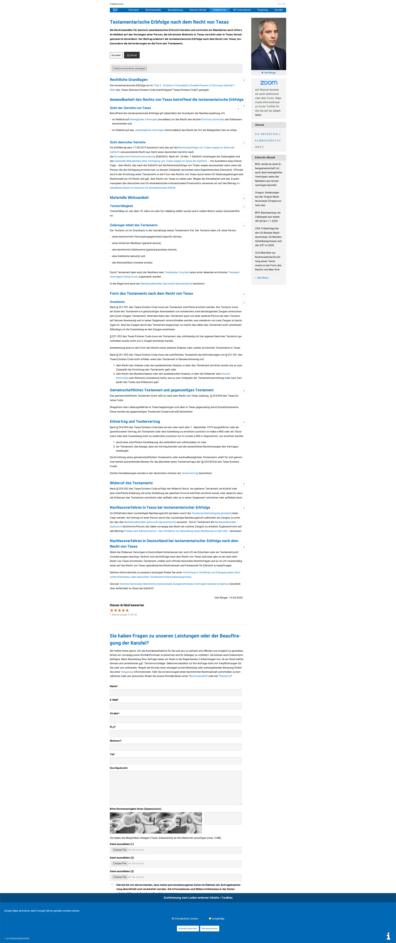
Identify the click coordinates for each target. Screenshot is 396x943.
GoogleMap (218, 918)
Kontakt (279, 10)
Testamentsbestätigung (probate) (212, 513)
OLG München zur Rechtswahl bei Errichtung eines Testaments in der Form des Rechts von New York (268, 261)
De (279, 3)
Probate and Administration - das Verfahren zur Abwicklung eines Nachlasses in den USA (175, 530)
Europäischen (122, 156)
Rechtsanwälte (153, 10)
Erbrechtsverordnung (142, 156)
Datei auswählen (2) (122, 857)
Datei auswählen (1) (122, 844)
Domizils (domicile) (213, 119)
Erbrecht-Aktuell (197, 10)
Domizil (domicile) (131, 583)
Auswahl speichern (188, 928)
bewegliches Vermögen (143, 119)
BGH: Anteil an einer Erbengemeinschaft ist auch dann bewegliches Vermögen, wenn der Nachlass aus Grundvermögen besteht (268, 175)
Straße (114, 713)
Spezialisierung (175, 10)
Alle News (263, 277)
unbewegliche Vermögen (149, 130)
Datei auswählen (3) (122, 871)
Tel (112, 754)
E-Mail (114, 699)
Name (114, 686)
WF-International (242, 10)
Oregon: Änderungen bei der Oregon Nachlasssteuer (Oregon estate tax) (268, 199)
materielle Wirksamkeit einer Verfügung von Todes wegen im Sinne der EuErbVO (160, 161)
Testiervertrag (190, 473)
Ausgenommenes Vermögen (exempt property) (200, 583)
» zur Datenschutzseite (16, 938)
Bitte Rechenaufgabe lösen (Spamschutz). (136, 808)
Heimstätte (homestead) (157, 583)
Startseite (133, 10)
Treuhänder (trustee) (177, 272)
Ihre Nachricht (119, 768)
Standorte (225, 676)
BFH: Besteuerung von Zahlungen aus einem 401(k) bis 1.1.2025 (268, 216)
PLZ (113, 727)
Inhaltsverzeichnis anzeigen (129, 68)
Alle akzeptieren (210, 928)
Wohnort (116, 740)
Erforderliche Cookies (186, 918)
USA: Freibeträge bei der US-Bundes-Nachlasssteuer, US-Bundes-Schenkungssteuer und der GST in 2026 (268, 237)
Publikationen (117, 4)
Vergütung (262, 10)
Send (134, 55)
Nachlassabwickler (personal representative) (166, 283)
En (283, 3)
